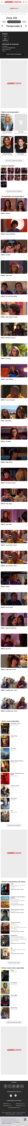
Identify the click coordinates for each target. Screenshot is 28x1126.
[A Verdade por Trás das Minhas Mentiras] (5, 902)
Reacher (12, 970)
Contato (14, 1112)
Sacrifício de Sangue (15, 922)
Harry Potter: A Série (15, 723)
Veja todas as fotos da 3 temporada (14, 191)
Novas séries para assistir (14, 962)
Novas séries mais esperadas (14, 825)
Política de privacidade (10, 1114)
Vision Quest (14, 798)
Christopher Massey (7, 153)
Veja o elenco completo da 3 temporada (14, 160)
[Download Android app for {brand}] (16, 1095)
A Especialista (14, 736)
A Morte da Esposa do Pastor (17, 909)
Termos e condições (21, 1112)
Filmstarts (18, 1103)
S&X (12, 948)
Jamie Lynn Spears (7, 131)
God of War (13, 748)
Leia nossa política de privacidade (11, 1123)
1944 (12, 810)
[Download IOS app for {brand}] (12, 1095)
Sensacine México (12, 1107)
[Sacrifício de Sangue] (5, 928)
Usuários (5, 36)
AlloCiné (5, 1103)
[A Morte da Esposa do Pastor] (5, 915)
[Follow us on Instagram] (14, 1086)
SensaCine (5, 1105)
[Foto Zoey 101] (4, 171)
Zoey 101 (11, 17)
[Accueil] (12, 2)
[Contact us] (22, 1086)
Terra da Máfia (14, 995)
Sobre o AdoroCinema (6, 1112)
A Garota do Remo (15, 785)
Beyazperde (19, 1105)
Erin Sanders (21, 153)
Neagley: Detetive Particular (17, 760)
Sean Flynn (21, 131)
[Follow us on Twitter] (10, 1086)
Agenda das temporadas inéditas (14, 1022)
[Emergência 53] (5, 941)
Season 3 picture (7, 166)
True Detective (14, 982)
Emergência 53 (14, 935)
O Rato (12, 884)
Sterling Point (14, 1007)
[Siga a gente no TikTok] (18, 1086)
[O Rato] (5, 889)
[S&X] (5, 953)
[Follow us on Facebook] (6, 1086)
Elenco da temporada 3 (10, 112)
